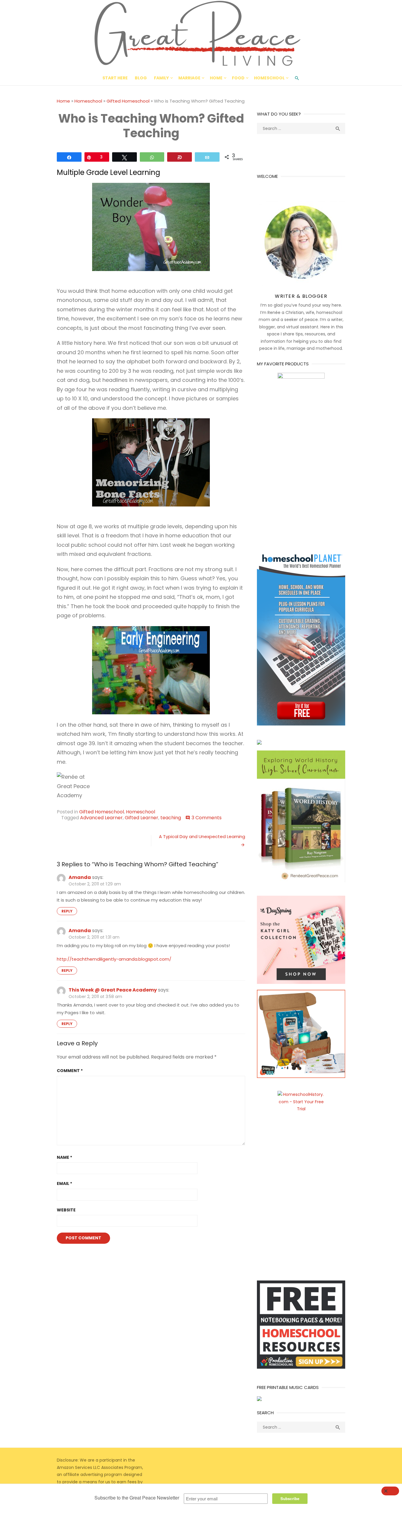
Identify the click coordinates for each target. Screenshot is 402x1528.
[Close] (390, 1491)
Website (66, 1210)
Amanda (80, 877)
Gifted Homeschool (128, 101)
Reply (67, 911)
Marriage (189, 78)
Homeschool (269, 78)
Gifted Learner (141, 817)
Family (161, 78)
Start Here (115, 78)
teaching (170, 817)
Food (238, 78)
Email (64, 1183)
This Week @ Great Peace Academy (113, 990)
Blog (141, 78)
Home (216, 78)
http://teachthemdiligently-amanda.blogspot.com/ (114, 959)
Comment (70, 1071)
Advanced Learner (101, 817)
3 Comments (207, 817)
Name (64, 1157)
